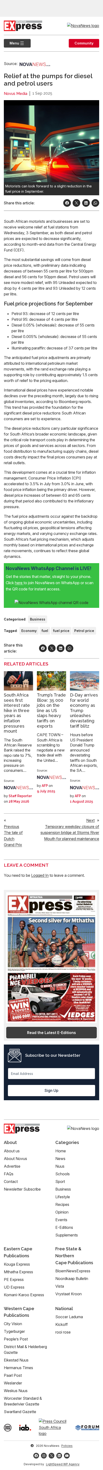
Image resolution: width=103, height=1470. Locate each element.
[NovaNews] (34, 64)
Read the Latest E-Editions (51, 1032)
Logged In (40, 875)
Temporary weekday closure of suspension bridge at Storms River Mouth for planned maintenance (69, 832)
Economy (29, 631)
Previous (11, 826)
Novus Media (15, 93)
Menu (11, 43)
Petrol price (84, 631)
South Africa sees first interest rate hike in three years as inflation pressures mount (17, 713)
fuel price (61, 631)
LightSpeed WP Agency (63, 1464)
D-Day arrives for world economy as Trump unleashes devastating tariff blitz (84, 710)
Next (90, 820)
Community (83, 43)
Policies (67, 1446)
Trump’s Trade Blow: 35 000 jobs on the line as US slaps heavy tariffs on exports (51, 710)
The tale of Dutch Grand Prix (13, 838)
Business (37, 619)
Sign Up (51, 1090)
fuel (44, 631)
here (19, 582)
